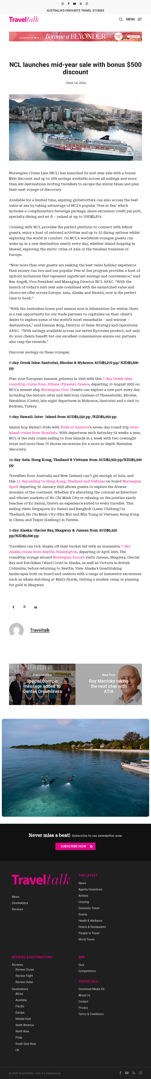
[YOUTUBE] (74, 3)
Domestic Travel (88, 908)
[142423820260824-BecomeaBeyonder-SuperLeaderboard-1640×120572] (75, 36)
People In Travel (88, 933)
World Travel (86, 939)
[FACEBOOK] (68, 3)
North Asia (22, 1031)
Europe (19, 1012)
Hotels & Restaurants (92, 927)
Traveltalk (40, 630)
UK (17, 1050)
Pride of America (74, 427)
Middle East (23, 1019)
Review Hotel (24, 982)
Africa (19, 994)
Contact (83, 1001)
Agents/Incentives (90, 889)
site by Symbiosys (48, 1073)
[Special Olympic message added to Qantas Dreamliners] (42, 684)
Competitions (87, 971)
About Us (84, 995)
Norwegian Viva (55, 390)
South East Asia (25, 1044)
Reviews (17, 909)
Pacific (19, 1006)
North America (24, 1025)
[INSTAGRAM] (87, 3)
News (15, 897)
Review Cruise (24, 969)
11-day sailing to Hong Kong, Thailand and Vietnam (61, 481)
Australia (21, 1000)
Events (82, 914)
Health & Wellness (90, 920)
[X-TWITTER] (62, 3)
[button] (134, 19)
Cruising (83, 902)
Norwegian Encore (69, 557)
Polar (18, 1037)
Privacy (83, 1008)
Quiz (81, 965)
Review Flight (24, 976)
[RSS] (81, 3)
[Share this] (13, 606)
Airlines (83, 895)
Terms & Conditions (91, 1014)
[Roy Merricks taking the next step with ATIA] (109, 684)
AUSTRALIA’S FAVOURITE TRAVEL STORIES (75, 10)
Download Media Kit (91, 989)
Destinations (20, 903)
